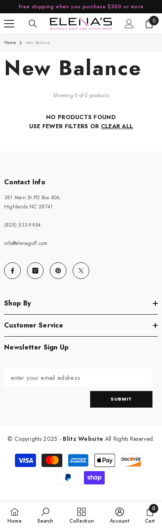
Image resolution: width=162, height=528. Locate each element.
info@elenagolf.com (25, 243)
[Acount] (129, 23)
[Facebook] (12, 270)
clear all (117, 126)
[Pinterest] (58, 270)
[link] (45, 515)
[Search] (33, 24)
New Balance (37, 42)
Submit (121, 399)
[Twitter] (81, 270)
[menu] (9, 24)
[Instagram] (35, 270)
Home (10, 42)
